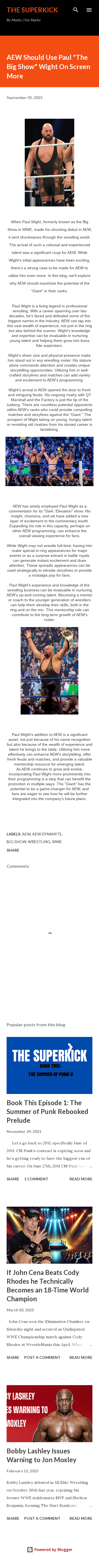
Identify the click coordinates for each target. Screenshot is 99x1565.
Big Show (16, 841)
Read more (81, 1178)
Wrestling (39, 841)
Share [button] (13, 850)
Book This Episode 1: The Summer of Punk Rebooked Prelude (47, 1111)
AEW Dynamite (47, 834)
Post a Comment (42, 1357)
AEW (26, 834)
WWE (57, 841)
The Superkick (32, 10)
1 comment (36, 1178)
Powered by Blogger (52, 1549)
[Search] (76, 10)
